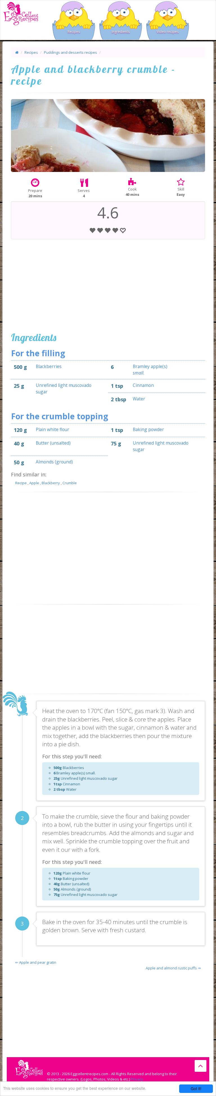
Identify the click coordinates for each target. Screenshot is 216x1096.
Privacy (137, 1079)
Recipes (74, 31)
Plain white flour (52, 429)
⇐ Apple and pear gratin (35, 962)
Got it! (196, 1088)
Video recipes (168, 31)
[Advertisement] (108, 284)
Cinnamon (143, 385)
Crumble (69, 482)
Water (139, 399)
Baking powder (148, 429)
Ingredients (121, 31)
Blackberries (49, 366)
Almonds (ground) (54, 462)
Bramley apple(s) (150, 366)
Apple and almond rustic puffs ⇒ (173, 968)
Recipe (21, 482)
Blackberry (51, 482)
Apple (34, 482)
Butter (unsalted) (53, 443)
